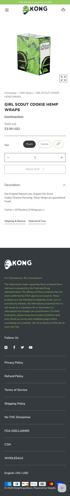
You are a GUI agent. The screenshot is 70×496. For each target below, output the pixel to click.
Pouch (29, 144)
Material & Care (37, 221)
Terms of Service (15, 390)
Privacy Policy (13, 363)
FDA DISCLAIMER (16, 431)
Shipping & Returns (15, 221)
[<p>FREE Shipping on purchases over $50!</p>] (35, 2)
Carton (44, 144)
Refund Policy (13, 376)
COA (7, 444)
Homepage (10, 93)
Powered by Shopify (45, 488)
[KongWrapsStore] (35, 10)
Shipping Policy (14, 404)
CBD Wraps (26, 93)
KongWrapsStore (13, 116)
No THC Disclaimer (17, 417)
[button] (6, 10)
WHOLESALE (13, 458)
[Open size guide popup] (58, 144)
